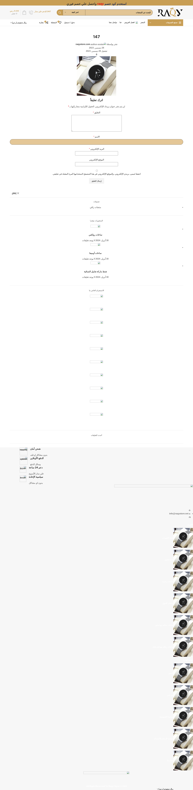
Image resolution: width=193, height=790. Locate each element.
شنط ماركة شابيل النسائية (95, 272)
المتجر (170, 673)
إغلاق (14, 193)
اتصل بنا (170, 760)
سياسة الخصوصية (166, 717)
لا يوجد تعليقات (88, 240)
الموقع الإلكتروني (96, 160)
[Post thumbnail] (95, 229)
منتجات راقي (95, 207)
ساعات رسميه (167, 581)
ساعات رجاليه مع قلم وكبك (162, 647)
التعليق (96, 112)
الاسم (96, 137)
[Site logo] (170, 12)
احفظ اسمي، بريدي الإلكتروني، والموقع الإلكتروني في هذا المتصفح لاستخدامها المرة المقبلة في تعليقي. (96, 174)
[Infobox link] (40, 12)
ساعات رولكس (95, 235)
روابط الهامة (188, 660)
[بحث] (60, 12)
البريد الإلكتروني (96, 149)
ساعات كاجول (168, 603)
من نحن (170, 695)
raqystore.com (83, 44)
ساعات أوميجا (95, 253)
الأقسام (190, 525)
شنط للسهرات (167, 538)
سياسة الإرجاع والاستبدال (163, 739)
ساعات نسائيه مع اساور (164, 625)
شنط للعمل (168, 560)
